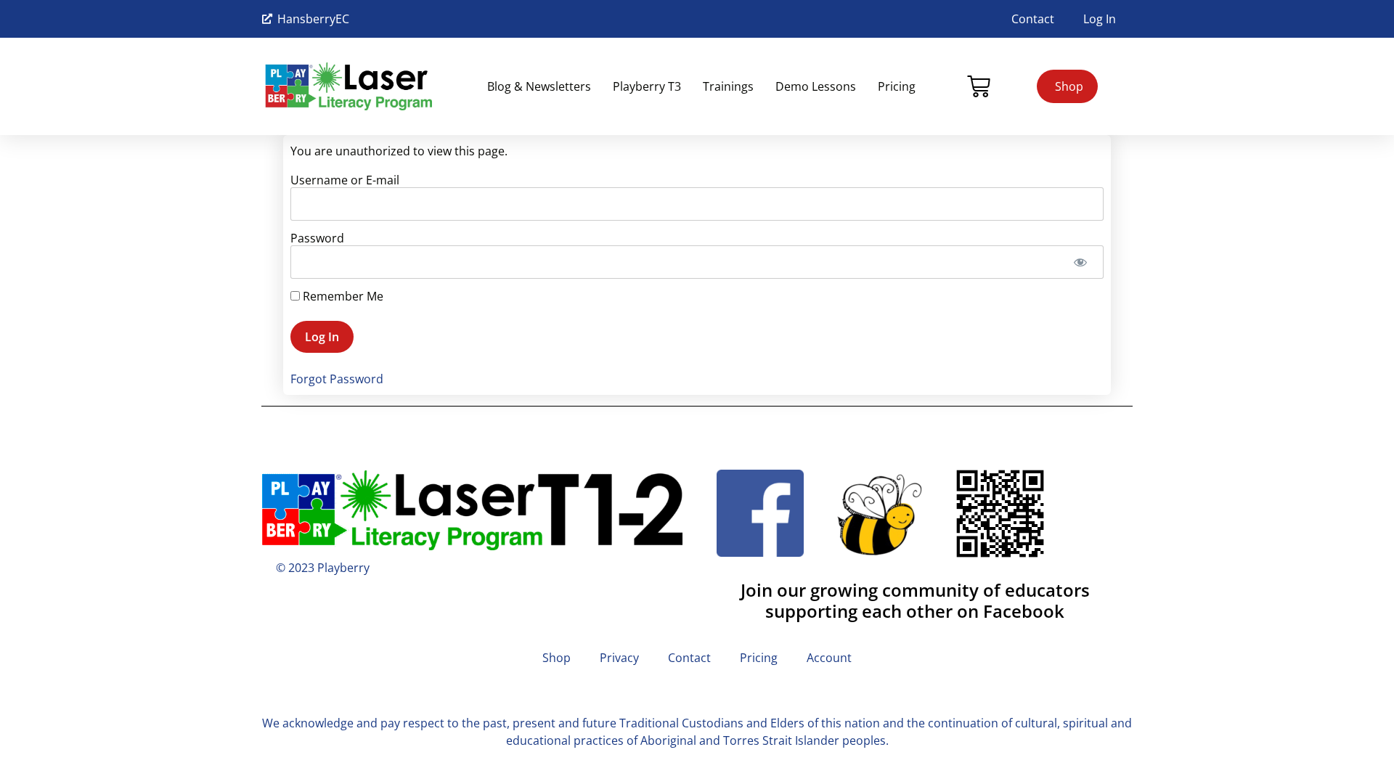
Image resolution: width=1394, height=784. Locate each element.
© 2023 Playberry (323, 568)
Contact (1032, 19)
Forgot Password (336, 379)
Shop (556, 658)
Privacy (619, 658)
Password (317, 238)
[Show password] (1080, 262)
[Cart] (978, 86)
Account (829, 658)
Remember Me (341, 296)
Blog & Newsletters (539, 86)
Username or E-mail (344, 180)
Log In (1099, 19)
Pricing (897, 86)
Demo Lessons (815, 86)
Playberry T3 (647, 86)
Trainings (728, 86)
